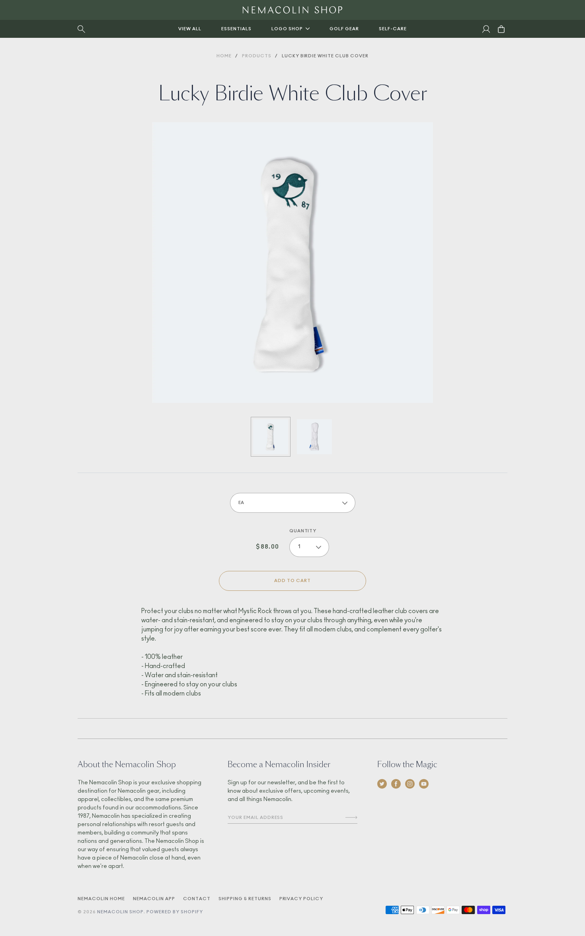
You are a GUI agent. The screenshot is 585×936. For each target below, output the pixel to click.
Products (256, 56)
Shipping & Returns (244, 899)
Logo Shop (287, 29)
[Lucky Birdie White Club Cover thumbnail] (271, 437)
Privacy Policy (301, 899)
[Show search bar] (81, 29)
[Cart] (498, 29)
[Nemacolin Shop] (292, 10)
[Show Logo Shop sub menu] (308, 28)
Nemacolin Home (101, 899)
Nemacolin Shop (120, 912)
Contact (197, 899)
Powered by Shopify (174, 912)
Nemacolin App (154, 899)
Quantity (303, 531)
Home (224, 56)
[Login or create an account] (486, 29)
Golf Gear (344, 29)
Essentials (236, 29)
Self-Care (393, 29)
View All (189, 29)
